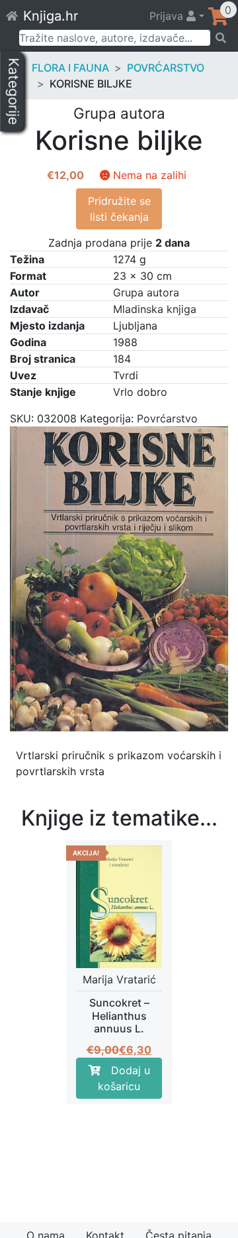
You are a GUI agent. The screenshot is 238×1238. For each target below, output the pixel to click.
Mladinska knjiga (154, 309)
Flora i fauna (70, 67)
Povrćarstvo (165, 67)
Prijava (167, 16)
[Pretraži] (219, 37)
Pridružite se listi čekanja (119, 208)
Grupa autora (146, 292)
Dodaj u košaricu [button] (124, 1078)
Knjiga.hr (50, 16)
